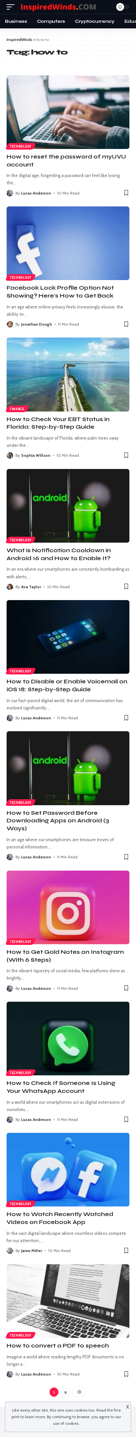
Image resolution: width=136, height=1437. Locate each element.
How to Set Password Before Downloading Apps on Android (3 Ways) (58, 820)
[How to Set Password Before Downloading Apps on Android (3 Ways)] (68, 768)
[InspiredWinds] (59, 7)
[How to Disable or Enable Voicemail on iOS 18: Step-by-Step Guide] (68, 637)
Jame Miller (31, 1250)
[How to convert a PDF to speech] (68, 1301)
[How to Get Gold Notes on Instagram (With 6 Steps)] (68, 907)
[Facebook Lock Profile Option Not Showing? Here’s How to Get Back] (68, 243)
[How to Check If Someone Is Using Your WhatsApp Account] (68, 1038)
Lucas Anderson (36, 193)
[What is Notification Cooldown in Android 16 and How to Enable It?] (68, 506)
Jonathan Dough (36, 324)
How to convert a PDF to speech (58, 1345)
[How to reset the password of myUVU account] (68, 112)
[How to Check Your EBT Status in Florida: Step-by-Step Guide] (68, 374)
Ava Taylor (31, 586)
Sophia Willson (35, 455)
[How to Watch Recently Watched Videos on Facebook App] (68, 1169)
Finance (17, 409)
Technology (20, 146)
